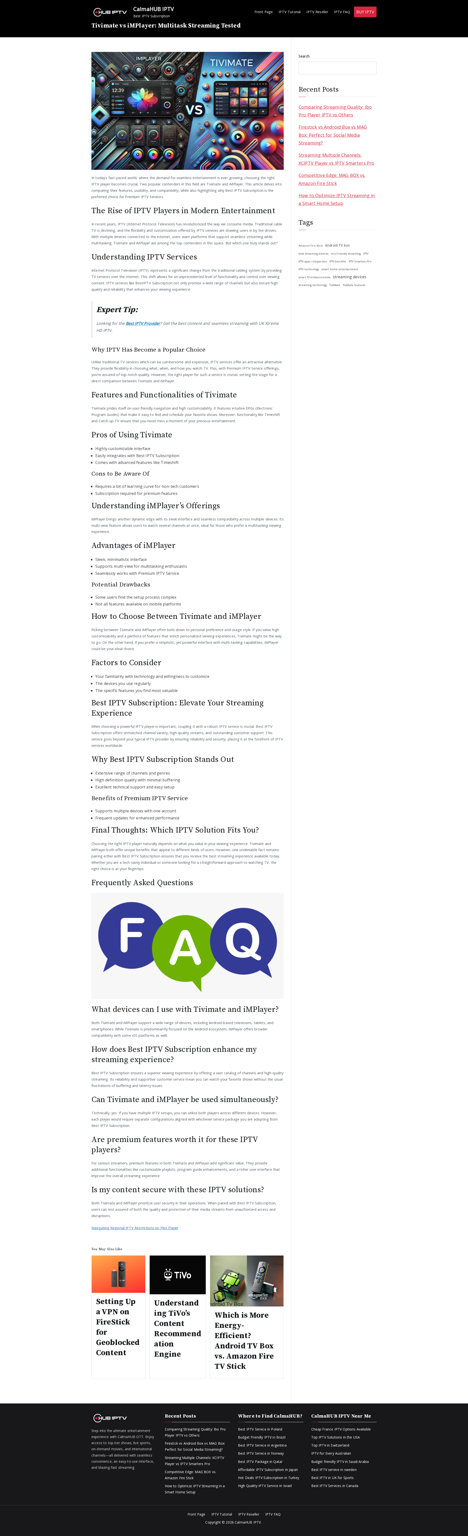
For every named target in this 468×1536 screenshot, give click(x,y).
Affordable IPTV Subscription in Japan (268, 1469)
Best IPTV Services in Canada (334, 1485)
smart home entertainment (340, 269)
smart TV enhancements (314, 277)
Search (304, 56)
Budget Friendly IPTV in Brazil (261, 1437)
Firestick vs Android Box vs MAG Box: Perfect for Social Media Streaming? (333, 135)
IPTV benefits (337, 261)
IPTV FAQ (342, 12)
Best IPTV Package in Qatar (260, 1461)
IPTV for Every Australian (331, 1453)
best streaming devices (314, 253)
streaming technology (313, 285)
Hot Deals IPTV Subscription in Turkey (268, 1477)
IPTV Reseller (317, 12)
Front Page (263, 12)
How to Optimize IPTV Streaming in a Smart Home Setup (337, 199)
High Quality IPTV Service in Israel (265, 1485)
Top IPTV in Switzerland (330, 1445)
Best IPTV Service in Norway (261, 1453)
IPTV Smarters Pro (360, 261)
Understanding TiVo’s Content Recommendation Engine (177, 1329)
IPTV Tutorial (290, 12)
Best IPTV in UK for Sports (332, 1477)
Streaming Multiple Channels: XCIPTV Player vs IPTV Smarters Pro (336, 159)
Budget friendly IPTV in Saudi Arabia (340, 1461)
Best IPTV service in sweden (334, 1469)
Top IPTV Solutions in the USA (335, 1437)
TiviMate (334, 285)
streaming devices (350, 276)
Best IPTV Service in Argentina (262, 1445)
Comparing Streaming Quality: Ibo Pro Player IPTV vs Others (335, 111)
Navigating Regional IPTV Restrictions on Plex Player (134, 1228)
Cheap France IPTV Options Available (341, 1429)
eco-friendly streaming (346, 253)
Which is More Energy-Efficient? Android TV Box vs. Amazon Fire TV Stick (244, 1341)
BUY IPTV (365, 12)
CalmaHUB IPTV (153, 8)
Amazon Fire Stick (311, 245)
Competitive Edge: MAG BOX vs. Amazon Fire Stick (332, 179)
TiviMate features (354, 285)
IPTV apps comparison (313, 261)
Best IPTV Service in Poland (260, 1429)
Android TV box (337, 245)
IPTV (365, 253)
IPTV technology (309, 269)
